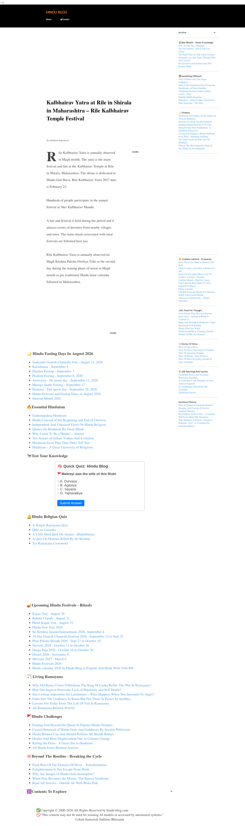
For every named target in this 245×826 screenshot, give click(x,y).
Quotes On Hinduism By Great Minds (58, 429)
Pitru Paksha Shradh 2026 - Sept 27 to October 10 (66, 640)
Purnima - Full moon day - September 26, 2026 (64, 389)
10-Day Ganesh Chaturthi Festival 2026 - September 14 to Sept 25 (77, 636)
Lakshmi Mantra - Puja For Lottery (194, 279)
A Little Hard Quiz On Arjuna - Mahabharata (63, 534)
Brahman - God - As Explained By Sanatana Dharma (194, 424)
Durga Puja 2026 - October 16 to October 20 (62, 650)
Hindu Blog (56, 12)
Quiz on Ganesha (44, 529)
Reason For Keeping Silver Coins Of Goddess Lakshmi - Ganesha (195, 275)
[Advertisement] (100, 52)
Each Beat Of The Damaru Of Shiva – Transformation (69, 764)
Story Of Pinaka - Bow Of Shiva (193, 355)
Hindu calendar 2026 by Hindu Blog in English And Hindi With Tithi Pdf (82, 668)
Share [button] (135, 152)
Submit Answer (71, 503)
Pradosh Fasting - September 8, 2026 (57, 375)
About (48, 20)
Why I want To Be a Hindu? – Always (58, 433)
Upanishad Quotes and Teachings (194, 374)
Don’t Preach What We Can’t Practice (195, 313)
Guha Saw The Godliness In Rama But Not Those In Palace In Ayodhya (81, 698)
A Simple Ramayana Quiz (50, 525)
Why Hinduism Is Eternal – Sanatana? (196, 419)
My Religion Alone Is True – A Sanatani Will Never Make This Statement (197, 415)
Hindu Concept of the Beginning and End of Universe (69, 420)
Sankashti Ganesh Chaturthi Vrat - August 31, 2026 (67, 362)
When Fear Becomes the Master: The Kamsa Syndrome (70, 778)
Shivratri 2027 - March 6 (49, 659)
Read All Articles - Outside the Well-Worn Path (65, 783)
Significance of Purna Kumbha (192, 88)
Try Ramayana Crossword (50, 543)
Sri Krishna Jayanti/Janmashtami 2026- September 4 (68, 631)
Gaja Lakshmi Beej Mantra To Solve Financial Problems (195, 284)
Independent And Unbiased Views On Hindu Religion (69, 424)
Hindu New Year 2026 (47, 627)
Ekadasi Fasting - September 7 (53, 371)
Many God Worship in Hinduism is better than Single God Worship (197, 324)
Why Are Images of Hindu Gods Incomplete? (63, 773)
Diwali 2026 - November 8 (50, 654)
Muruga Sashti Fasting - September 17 (58, 384)
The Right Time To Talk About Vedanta (197, 54)
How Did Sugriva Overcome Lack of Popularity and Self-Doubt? (76, 689)
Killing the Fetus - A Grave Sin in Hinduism (62, 743)
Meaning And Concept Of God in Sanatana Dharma (194, 409)
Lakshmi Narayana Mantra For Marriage (197, 291)
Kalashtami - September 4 (50, 366)
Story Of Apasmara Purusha (191, 352)
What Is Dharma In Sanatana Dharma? (196, 405)
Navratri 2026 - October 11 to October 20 (60, 645)
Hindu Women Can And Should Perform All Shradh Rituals (73, 734)
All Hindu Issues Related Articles (55, 747)
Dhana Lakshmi (186, 288)
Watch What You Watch (189, 328)
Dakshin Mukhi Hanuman (190, 96)
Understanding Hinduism (49, 415)
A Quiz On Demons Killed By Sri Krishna (61, 538)
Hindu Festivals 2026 (46, 663)
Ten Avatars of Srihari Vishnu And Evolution (63, 438)
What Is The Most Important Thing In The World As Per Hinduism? (195, 147)
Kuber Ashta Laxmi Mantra (191, 294)
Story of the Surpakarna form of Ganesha (197, 85)
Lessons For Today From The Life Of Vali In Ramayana (70, 703)
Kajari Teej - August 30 (48, 613)
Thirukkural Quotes (187, 392)
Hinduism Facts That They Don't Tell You (60, 442)
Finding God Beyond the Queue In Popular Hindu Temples (72, 725)
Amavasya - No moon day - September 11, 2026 (65, 380)
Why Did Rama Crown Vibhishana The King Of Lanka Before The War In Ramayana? (91, 685)
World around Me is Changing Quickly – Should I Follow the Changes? (197, 333)
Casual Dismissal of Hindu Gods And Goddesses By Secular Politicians (81, 729)
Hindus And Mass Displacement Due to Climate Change (71, 738)
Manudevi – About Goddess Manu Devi (197, 99)
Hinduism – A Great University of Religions (62, 447)
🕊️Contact (64, 20)
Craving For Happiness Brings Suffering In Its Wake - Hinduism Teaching (197, 135)
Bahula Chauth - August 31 (51, 618)
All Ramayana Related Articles (53, 707)
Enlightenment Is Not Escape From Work (60, 769)
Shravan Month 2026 (46, 398)
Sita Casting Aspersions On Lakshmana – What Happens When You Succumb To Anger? (93, 694)
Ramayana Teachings (188, 377)
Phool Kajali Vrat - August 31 (52, 622)
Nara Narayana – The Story (191, 102)
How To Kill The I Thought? (191, 45)
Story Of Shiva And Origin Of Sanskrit (196, 349)
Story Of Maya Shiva (188, 346)
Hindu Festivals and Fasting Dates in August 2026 (66, 393)
